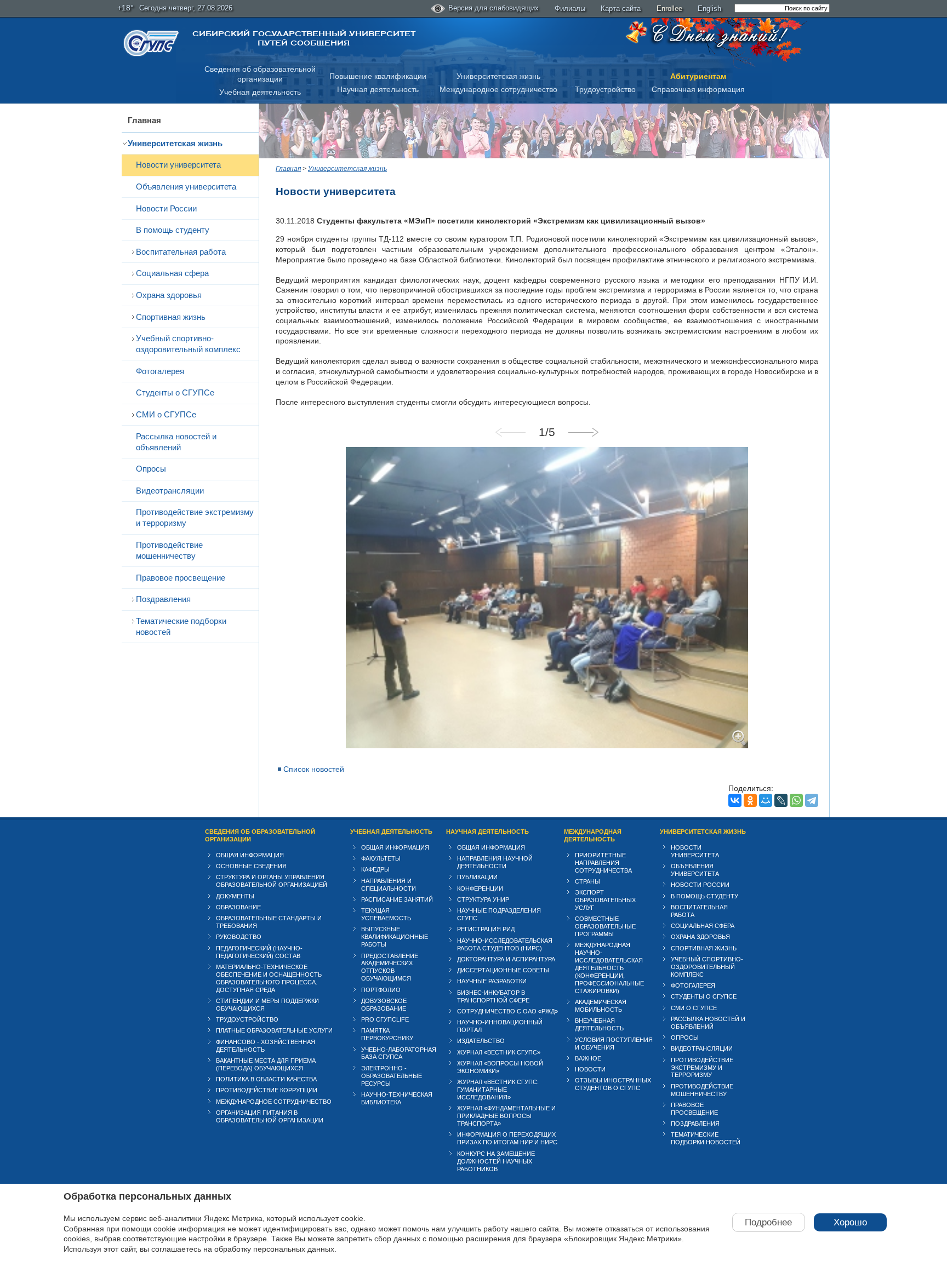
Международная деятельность (592, 835)
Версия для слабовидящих (493, 8)
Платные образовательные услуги (274, 1030)
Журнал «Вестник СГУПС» (498, 1052)
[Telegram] (811, 800)
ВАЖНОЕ (588, 1058)
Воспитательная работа (181, 251)
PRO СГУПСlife (385, 1019)
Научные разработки (492, 981)
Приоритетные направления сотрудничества (603, 863)
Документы (235, 896)
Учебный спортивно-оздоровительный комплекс (188, 344)
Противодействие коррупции (266, 1090)
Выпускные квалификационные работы (394, 937)
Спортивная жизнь (171, 317)
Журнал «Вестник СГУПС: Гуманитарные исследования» (498, 1089)
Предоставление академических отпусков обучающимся (389, 967)
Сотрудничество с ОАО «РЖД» (507, 1011)
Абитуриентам (698, 76)
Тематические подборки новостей (181, 626)
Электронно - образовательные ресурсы (391, 1076)
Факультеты (381, 858)
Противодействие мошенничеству (169, 550)
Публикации (477, 877)
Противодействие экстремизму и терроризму (195, 517)
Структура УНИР (483, 899)
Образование (238, 907)
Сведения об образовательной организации (260, 835)
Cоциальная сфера (172, 273)
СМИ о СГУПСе (166, 414)
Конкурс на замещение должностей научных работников (496, 1161)
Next (583, 432)
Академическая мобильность (600, 1006)
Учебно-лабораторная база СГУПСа (398, 1053)
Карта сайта (621, 8)
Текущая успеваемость (386, 914)
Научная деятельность (378, 89)
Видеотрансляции (170, 490)
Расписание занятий (397, 899)
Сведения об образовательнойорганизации (260, 74)
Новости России (166, 208)
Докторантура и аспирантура (506, 959)
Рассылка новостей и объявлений (176, 442)
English (709, 8)
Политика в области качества (266, 1079)
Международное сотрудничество (498, 89)
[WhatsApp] (796, 800)
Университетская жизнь (498, 76)
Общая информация (250, 855)
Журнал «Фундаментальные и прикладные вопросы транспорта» (506, 1116)
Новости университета (178, 164)
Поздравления (163, 599)
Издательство (481, 1041)
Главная (144, 120)
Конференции (480, 888)
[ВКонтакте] (734, 800)
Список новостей (313, 769)
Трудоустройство (605, 89)
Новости (590, 1069)
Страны (587, 881)
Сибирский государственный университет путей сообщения (303, 38)
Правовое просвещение (180, 577)
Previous (511, 432)
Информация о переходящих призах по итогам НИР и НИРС (507, 1138)
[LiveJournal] (781, 800)
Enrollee (669, 8)
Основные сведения (251, 866)
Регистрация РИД (486, 929)
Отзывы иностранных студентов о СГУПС (613, 1084)
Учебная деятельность (260, 92)
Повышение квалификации (377, 76)
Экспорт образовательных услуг (605, 900)
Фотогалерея (160, 371)
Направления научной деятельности (495, 862)
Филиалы (570, 8)
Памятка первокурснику (387, 1034)
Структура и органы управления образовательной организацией (271, 881)
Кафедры (375, 869)
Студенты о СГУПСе (175, 392)
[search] (782, 8)
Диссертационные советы (503, 970)
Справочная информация (698, 89)
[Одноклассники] (750, 800)
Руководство (238, 936)
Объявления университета (186, 186)
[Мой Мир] (765, 800)
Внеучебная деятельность (599, 1024)
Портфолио (381, 990)
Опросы (151, 468)
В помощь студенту (172, 229)
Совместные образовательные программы (605, 926)
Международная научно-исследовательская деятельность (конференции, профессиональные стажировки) (609, 968)
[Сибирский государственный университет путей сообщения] (151, 43)
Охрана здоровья (169, 295)
